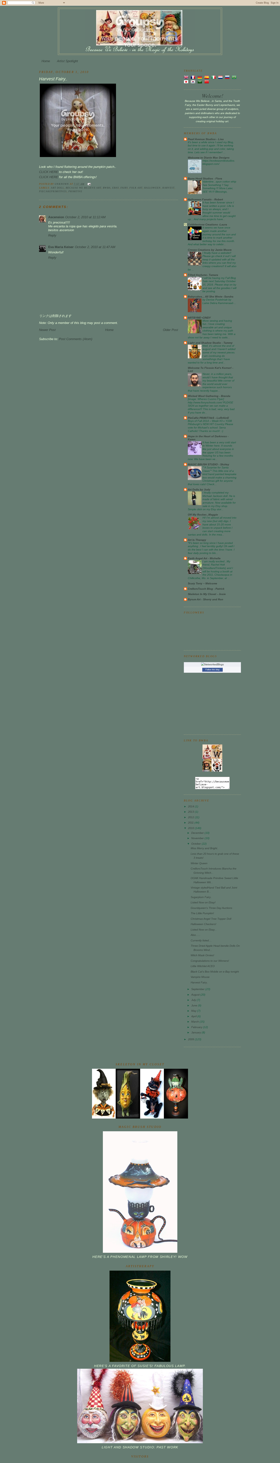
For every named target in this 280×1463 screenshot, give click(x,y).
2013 (191, 811)
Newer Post (47, 330)
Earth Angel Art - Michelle (204, 558)
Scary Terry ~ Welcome (202, 583)
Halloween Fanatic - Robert (205, 199)
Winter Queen (199, 863)
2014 (191, 806)
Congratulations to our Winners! (210, 960)
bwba (106, 187)
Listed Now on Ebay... (204, 929)
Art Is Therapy (197, 539)
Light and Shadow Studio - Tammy (210, 342)
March (195, 1021)
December (198, 832)
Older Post (170, 330)
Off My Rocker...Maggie (203, 514)
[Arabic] (201, 81)
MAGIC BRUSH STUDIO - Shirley (208, 464)
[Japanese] (187, 81)
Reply (52, 235)
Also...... (195, 934)
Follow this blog (212, 669)
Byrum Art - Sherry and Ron (205, 599)
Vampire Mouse (200, 976)
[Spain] (207, 77)
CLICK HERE (48, 172)
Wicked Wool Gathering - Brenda (209, 395)
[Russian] (228, 77)
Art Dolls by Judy (199, 489)
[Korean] (194, 81)
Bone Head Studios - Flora (205, 178)
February (197, 1027)
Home (46, 61)
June (194, 1005)
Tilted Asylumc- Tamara (203, 274)
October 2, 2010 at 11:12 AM (85, 217)
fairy (124, 187)
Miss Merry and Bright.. (205, 848)
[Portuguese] (235, 77)
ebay (115, 187)
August (195, 994)
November (198, 838)
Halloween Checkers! (203, 924)
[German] (201, 77)
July (194, 999)
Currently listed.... (201, 940)
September (198, 989)
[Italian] (214, 77)
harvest (168, 187)
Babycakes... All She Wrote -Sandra (210, 296)
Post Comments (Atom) (75, 339)
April (194, 1016)
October (196, 843)
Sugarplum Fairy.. (201, 897)
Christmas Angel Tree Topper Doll (211, 918)
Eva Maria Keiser (61, 247)
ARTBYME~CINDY (199, 317)
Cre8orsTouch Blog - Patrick (206, 588)
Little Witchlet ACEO (203, 966)
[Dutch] (221, 77)
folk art (135, 187)
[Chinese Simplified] (207, 81)
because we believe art (83, 187)
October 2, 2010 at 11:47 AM (95, 247)
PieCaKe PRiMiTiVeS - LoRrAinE (208, 417)
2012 (191, 817)
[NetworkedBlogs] (212, 664)
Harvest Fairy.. (199, 982)
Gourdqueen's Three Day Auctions (211, 907)
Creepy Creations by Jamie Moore (210, 249)
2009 (191, 1039)
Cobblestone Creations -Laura (207, 224)
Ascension (56, 217)
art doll (57, 187)
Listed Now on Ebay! (203, 902)
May (194, 1010)
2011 (191, 822)
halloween (152, 187)
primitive (75, 191)
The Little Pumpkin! (202, 913)
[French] (194, 77)
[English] (187, 77)
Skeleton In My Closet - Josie (207, 594)
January (196, 1032)
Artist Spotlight (67, 61)
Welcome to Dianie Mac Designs (209, 157)
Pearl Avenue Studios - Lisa (206, 139)
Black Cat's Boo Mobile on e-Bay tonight (215, 971)
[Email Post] (88, 183)
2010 (191, 828)
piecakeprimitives (53, 191)
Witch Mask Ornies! (202, 955)
